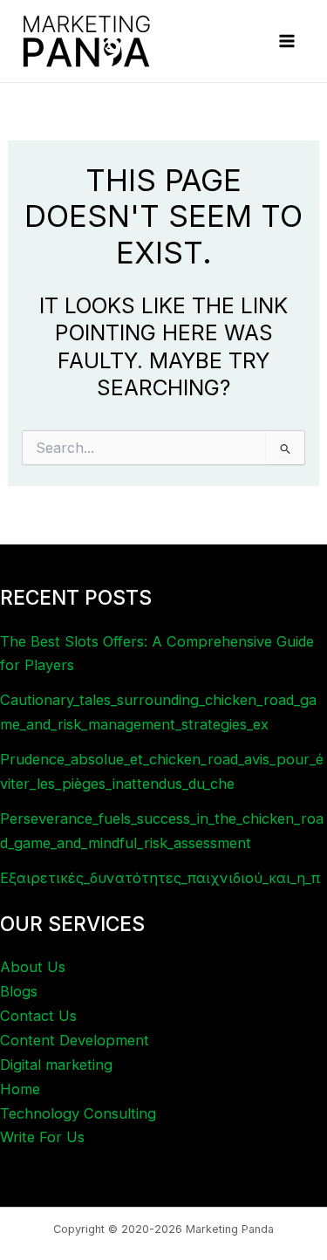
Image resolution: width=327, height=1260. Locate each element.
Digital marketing (56, 1064)
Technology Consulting (78, 1113)
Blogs (18, 991)
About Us (32, 967)
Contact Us (38, 1015)
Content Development (74, 1040)
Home (20, 1089)
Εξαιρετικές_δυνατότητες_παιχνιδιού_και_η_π (160, 878)
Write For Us (42, 1137)
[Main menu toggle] (286, 41)
